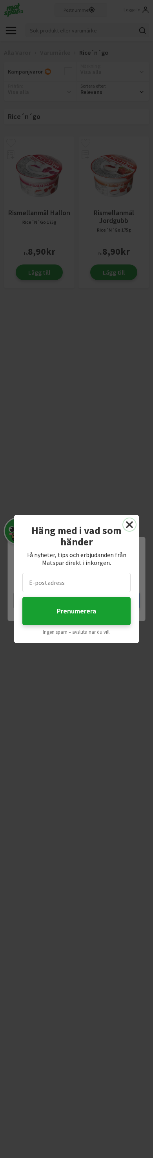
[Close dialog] (129, 524)
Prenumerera (76, 610)
